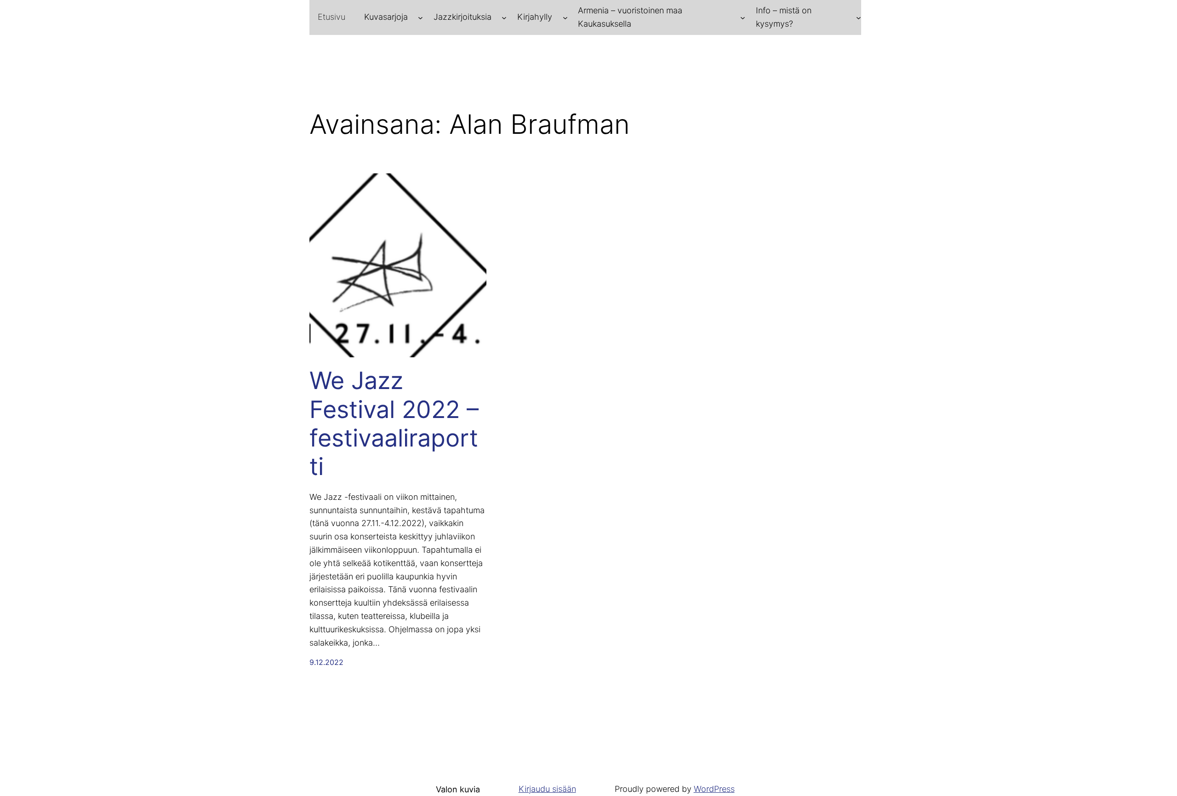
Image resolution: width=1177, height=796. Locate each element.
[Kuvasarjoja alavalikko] (420, 17)
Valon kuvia (458, 789)
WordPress (714, 789)
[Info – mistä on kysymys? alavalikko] (858, 17)
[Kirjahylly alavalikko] (565, 17)
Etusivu (331, 17)
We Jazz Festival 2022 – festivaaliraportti (394, 424)
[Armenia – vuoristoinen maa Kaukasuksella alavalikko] (742, 17)
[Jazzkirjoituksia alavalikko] (504, 17)
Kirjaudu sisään (547, 789)
